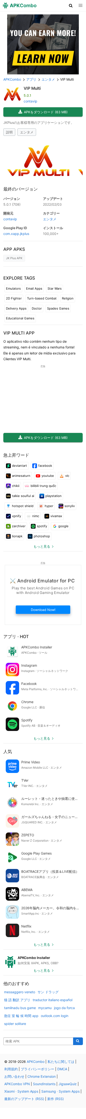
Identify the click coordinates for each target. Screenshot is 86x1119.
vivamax (56, 516)
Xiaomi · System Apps (21, 1091)
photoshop (42, 536)
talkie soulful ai (23, 496)
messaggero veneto (19, 992)
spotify (42, 526)
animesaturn (21, 476)
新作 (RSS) (55, 1099)
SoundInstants (44, 1084)
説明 (9, 132)
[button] (70, 5)
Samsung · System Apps (60, 1091)
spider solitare (15, 1024)
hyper (49, 506)
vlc (67, 476)
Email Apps (34, 288)
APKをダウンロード (46, 112)
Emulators (13, 288)
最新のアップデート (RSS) (24, 1099)
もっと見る (41, 546)
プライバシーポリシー (37, 1069)
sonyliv (69, 506)
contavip (30, 101)
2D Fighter (14, 298)
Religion (68, 298)
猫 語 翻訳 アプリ (17, 1000)
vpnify (16, 516)
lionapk (17, 536)
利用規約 (11, 1069)
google (63, 526)
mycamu (45, 1008)
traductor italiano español (52, 1000)
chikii (15, 486)
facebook (45, 465)
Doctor (37, 308)
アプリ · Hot (16, 636)
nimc (35, 516)
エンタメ (26, 132)
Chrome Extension (41, 1076)
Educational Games (20, 318)
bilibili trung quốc (43, 486)
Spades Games (58, 308)
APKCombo (12, 79)
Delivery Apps (16, 308)
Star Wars (55, 288)
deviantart (19, 465)
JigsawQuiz (68, 1084)
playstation (53, 496)
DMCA (62, 1069)
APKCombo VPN (17, 1084)
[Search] (78, 1041)
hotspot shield (22, 506)
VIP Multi (32, 88)
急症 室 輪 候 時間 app (21, 1016)
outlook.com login (54, 1016)
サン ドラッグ (48, 992)
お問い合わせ (14, 1076)
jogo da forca (64, 1008)
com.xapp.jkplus (16, 234)
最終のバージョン (20, 188)
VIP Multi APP (19, 332)
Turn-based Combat (42, 298)
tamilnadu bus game (20, 1008)
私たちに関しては (61, 1061)
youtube (48, 476)
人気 (7, 751)
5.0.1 (12, 204)
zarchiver (19, 526)
